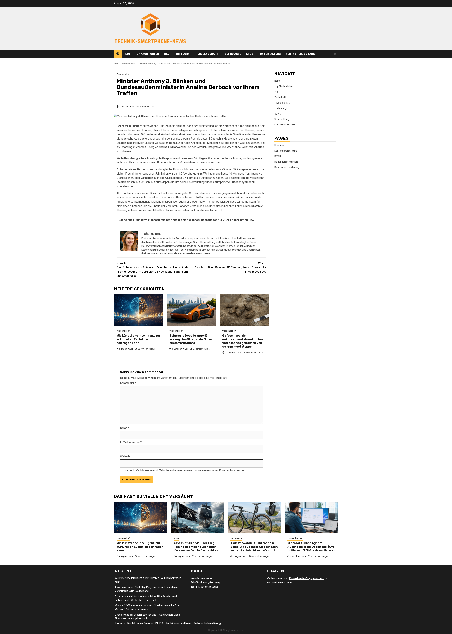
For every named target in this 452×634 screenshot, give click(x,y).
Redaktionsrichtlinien (286, 161)
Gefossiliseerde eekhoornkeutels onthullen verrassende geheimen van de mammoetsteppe (242, 341)
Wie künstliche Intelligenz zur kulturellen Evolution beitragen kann (138, 339)
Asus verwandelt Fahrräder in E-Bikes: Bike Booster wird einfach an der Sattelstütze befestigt (254, 546)
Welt (167, 53)
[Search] (335, 54)
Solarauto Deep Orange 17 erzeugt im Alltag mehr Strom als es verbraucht (191, 339)
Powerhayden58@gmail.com (306, 578)
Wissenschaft (208, 53)
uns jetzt (287, 582)
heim (127, 53)
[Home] (118, 54)
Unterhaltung (270, 53)
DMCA (277, 156)
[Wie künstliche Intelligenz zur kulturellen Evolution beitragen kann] (138, 310)
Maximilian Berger (146, 349)
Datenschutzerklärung (286, 167)
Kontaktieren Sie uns (301, 53)
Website (125, 456)
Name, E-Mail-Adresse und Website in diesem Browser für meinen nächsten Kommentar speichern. (185, 470)
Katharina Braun (146, 106)
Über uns (279, 145)
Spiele (176, 538)
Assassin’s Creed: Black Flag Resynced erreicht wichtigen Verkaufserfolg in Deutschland (197, 546)
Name (124, 428)
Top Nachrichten (147, 53)
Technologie (232, 53)
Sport (250, 53)
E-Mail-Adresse (131, 442)
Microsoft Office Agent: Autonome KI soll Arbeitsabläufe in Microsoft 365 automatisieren (311, 546)
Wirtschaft (184, 53)
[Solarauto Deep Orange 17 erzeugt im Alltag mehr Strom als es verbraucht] (191, 310)
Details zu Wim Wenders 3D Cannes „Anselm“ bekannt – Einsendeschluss (230, 267)
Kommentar (128, 383)
